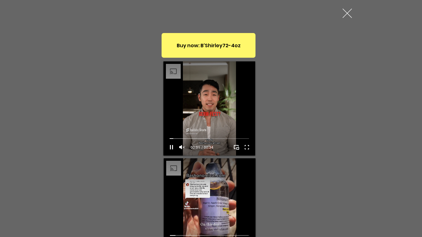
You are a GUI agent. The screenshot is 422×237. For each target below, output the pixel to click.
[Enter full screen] (247, 147)
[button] (347, 13)
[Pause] (171, 147)
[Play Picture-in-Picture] (236, 147)
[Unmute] (182, 147)
